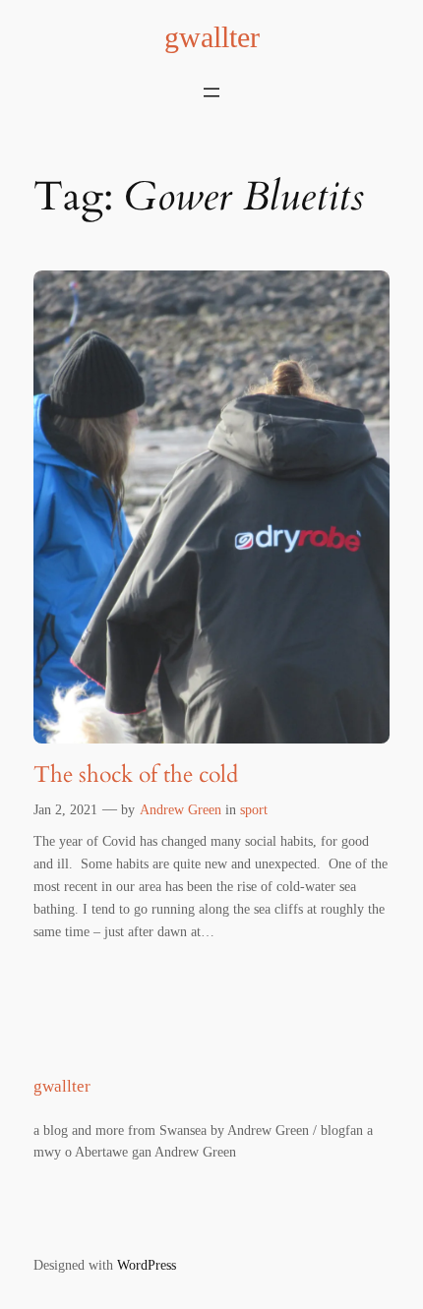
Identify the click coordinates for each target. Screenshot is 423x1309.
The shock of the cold (135, 775)
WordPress (146, 1265)
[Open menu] (211, 92)
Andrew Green (180, 809)
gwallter (212, 37)
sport (254, 809)
